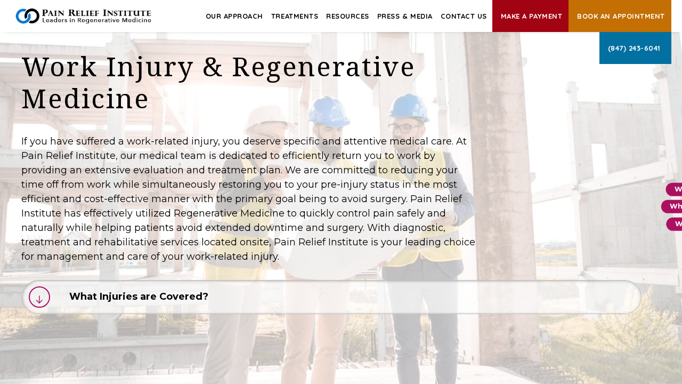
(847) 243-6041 (634, 48)
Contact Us (464, 16)
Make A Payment (531, 16)
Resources (347, 16)
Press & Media (405, 16)
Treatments (294, 16)
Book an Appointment (621, 16)
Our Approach (234, 16)
